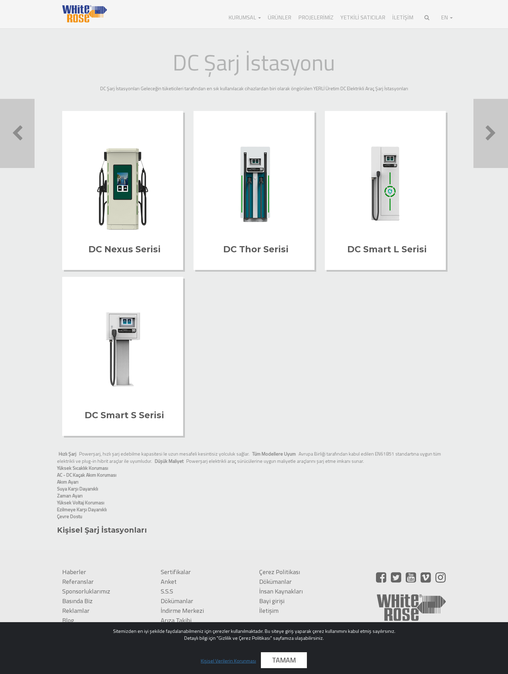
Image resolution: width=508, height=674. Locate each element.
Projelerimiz (315, 17)
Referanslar (78, 581)
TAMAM (284, 660)
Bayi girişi (271, 601)
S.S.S (167, 591)
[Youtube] (411, 577)
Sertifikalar (176, 572)
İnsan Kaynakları (281, 591)
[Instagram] (440, 577)
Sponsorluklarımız (86, 591)
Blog (68, 620)
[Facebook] (381, 577)
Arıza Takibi (176, 620)
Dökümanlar (177, 601)
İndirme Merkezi (182, 610)
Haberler (74, 572)
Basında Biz (77, 601)
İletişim (269, 610)
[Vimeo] (426, 577)
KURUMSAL (242, 17)
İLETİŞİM (402, 17)
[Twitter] (396, 577)
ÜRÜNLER (279, 17)
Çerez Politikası (279, 572)
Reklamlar (76, 610)
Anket (169, 581)
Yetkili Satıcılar (362, 17)
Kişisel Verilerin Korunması (228, 660)
